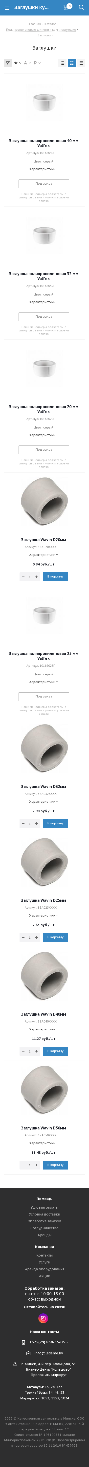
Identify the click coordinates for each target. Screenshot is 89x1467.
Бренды (44, 1235)
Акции (44, 1276)
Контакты (44, 1255)
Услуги (44, 1262)
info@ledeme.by (48, 1353)
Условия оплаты (44, 1207)
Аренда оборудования (44, 1269)
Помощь (44, 1198)
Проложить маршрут (49, 1375)
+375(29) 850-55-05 (47, 1342)
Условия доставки (44, 1214)
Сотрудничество (44, 1228)
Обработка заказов (44, 1221)
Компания (44, 1246)
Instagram (43, 1318)
